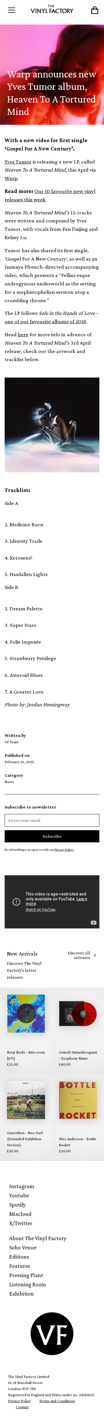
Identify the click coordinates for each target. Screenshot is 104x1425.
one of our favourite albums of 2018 (45, 321)
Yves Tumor (18, 162)
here (23, 334)
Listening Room (27, 1284)
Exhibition (21, 1293)
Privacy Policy (19, 1400)
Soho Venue (22, 1247)
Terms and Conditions (57, 1400)
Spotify (17, 1204)
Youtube (19, 1195)
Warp (11, 178)
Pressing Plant (26, 1275)
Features (19, 1266)
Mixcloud (20, 1214)
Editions (19, 1256)
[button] (16, 10)
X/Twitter (20, 1223)
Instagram (21, 1186)
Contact (22, 1406)
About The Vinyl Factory (37, 1238)
